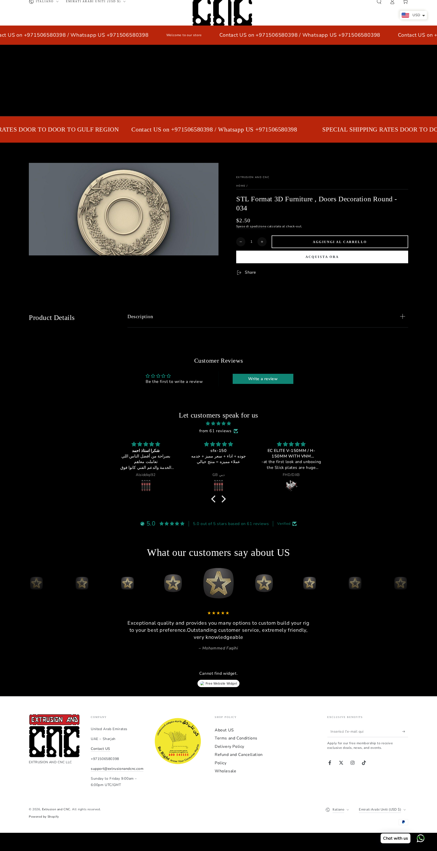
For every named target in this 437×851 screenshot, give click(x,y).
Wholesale (225, 771)
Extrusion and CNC (252, 177)
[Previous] (34, 583)
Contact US (100, 748)
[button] (214, 499)
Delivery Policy (229, 746)
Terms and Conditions (236, 738)
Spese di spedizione (251, 226)
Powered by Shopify (44, 817)
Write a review (263, 379)
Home (240, 186)
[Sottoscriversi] (405, 731)
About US (224, 730)
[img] (218, 423)
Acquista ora (322, 257)
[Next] (403, 583)
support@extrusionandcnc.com (117, 768)
